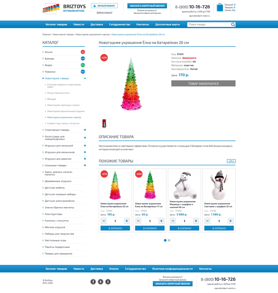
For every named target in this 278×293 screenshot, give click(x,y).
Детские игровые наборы (60, 194)
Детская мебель (55, 187)
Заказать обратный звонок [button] (147, 5)
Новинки (50, 71)
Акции (48, 51)
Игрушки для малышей (59, 145)
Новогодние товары (63, 34)
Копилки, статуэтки (57, 220)
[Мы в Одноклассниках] (108, 282)
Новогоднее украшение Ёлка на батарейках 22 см (114, 205)
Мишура (51, 99)
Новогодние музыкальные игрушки (66, 111)
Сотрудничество (119, 24)
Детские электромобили (60, 200)
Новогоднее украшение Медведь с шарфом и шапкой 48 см (183, 204)
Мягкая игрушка (55, 227)
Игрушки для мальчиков (60, 152)
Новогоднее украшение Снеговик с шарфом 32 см (218, 205)
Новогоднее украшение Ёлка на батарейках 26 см (138, 34)
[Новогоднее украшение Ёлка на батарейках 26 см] (131, 84)
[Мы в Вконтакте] (100, 282)
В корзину (115, 228)
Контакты (142, 24)
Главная (46, 34)
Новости (79, 24)
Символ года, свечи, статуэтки (63, 123)
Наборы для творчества (59, 233)
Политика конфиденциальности (172, 268)
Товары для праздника (58, 253)
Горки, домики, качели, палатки (59, 173)
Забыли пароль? (104, 12)
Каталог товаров (56, 268)
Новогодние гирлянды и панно (63, 105)
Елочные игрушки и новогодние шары (64, 85)
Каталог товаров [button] (56, 24)
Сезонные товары (55, 165)
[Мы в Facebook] (93, 282)
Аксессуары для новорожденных (55, 137)
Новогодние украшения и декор (93, 34)
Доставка (97, 24)
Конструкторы (53, 213)
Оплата (114, 268)
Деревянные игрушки (58, 180)
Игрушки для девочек (58, 158)
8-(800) (192, 6)
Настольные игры (55, 240)
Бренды (49, 58)
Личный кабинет (106, 5)
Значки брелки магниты (59, 207)
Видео (48, 65)
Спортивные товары (57, 129)
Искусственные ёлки (58, 92)
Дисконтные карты (167, 24)
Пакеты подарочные (57, 246)
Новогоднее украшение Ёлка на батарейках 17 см (148, 205)
